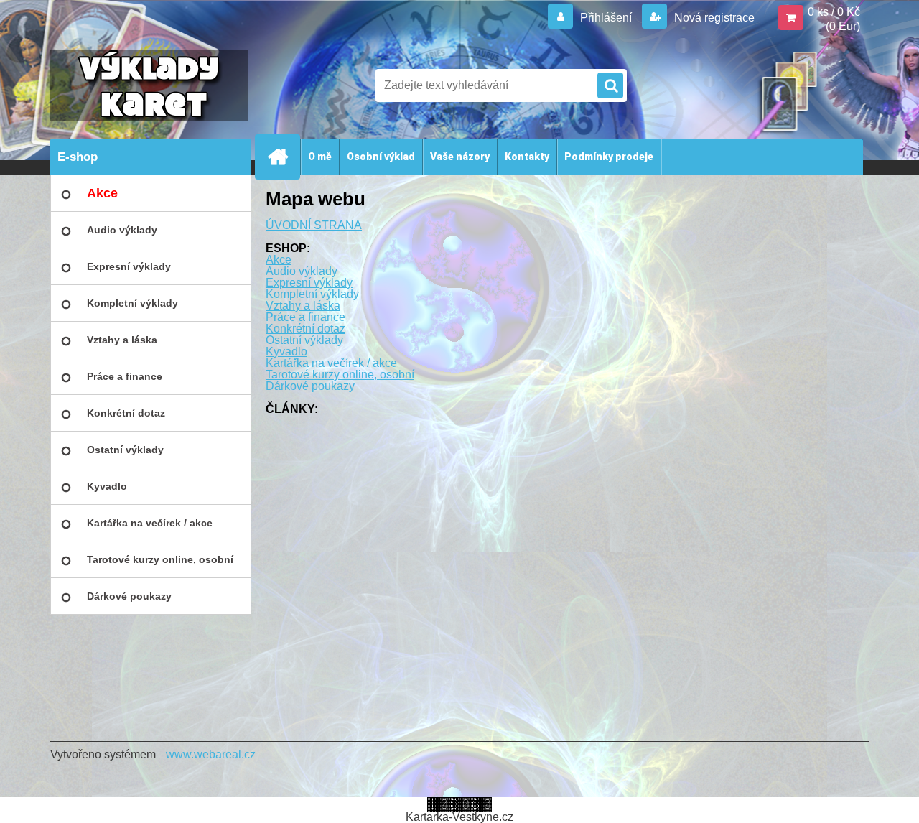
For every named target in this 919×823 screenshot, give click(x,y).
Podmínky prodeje (608, 156)
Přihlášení (606, 17)
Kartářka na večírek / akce (331, 363)
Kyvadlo (286, 351)
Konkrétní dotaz (305, 328)
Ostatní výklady (304, 340)
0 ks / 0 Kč (834, 12)
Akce (278, 260)
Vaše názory (460, 156)
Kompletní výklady (312, 294)
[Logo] (149, 85)
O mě (320, 156)
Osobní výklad (381, 156)
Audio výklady (301, 271)
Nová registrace (713, 17)
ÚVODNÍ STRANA (314, 225)
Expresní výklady (309, 282)
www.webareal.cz (211, 754)
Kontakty (527, 156)
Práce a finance (305, 317)
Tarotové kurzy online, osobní (340, 374)
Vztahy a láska (303, 305)
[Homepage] (283, 157)
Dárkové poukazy (310, 386)
